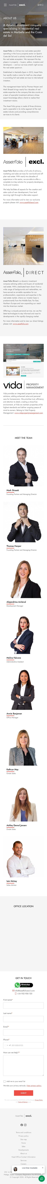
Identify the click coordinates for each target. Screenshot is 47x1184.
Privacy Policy (39, 1100)
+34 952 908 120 (24, 993)
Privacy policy (24, 1136)
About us (23, 1153)
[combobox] (7, 1045)
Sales (23, 1146)
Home (23, 1143)
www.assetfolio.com (20, 323)
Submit (23, 1093)
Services (23, 1160)
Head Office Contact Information (24, 1157)
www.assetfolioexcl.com (29, 202)
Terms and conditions (23, 1132)
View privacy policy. (34, 1085)
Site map (23, 1139)
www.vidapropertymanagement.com (29, 413)
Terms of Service (22, 1102)
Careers (23, 1164)
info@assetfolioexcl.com (24, 990)
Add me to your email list (16, 1081)
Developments (23, 1150)
